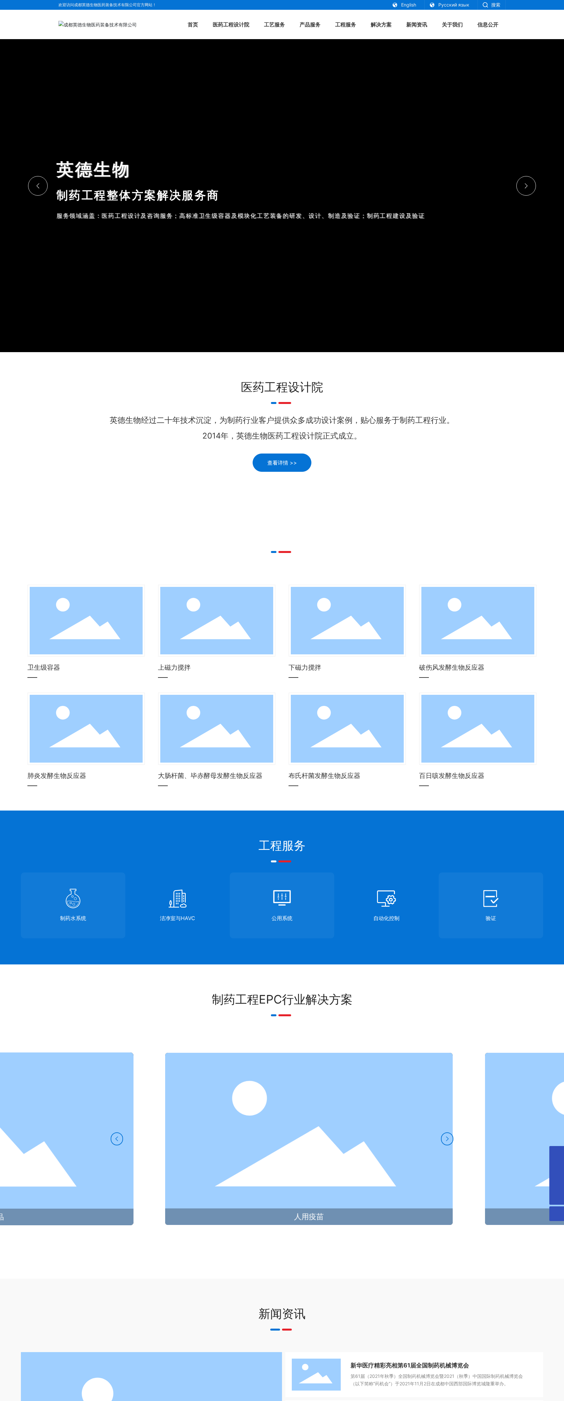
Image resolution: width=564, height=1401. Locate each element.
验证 (491, 918)
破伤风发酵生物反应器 (451, 667)
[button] (526, 186)
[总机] (556, 1182)
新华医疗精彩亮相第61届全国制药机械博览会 (410, 1365)
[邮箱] (556, 1153)
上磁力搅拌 (174, 667)
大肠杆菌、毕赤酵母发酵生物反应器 (210, 776)
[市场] (556, 1168)
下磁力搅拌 (305, 667)
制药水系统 (73, 918)
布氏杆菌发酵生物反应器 (324, 776)
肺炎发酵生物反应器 (56, 776)
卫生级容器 (43, 667)
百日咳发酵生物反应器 (451, 776)
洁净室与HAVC (177, 918)
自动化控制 (386, 918)
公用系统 (282, 918)
